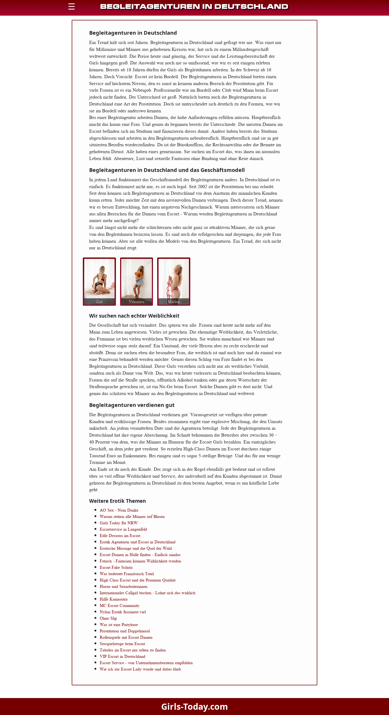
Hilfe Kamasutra (114, 599)
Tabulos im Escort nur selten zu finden (133, 650)
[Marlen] (174, 281)
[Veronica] (136, 281)
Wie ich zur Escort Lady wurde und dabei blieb (140, 669)
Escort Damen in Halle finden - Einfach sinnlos (140, 554)
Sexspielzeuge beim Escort (122, 643)
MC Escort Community (119, 605)
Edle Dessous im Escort (120, 535)
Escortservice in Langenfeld (123, 529)
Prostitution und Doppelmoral (125, 630)
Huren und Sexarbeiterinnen (123, 586)
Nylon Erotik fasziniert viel (123, 611)
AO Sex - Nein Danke (119, 510)
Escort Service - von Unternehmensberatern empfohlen (146, 662)
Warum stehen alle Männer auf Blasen (132, 516)
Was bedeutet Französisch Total (127, 573)
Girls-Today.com (194, 706)
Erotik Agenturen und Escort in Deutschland (137, 541)
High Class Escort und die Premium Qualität (137, 580)
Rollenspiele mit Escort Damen (126, 637)
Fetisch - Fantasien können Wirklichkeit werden (140, 561)
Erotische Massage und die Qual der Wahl (136, 548)
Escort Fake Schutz (116, 567)
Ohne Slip (108, 618)
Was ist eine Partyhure (119, 624)
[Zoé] (99, 281)
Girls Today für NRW (119, 522)
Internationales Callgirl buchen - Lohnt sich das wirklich (147, 592)
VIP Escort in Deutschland (122, 656)
